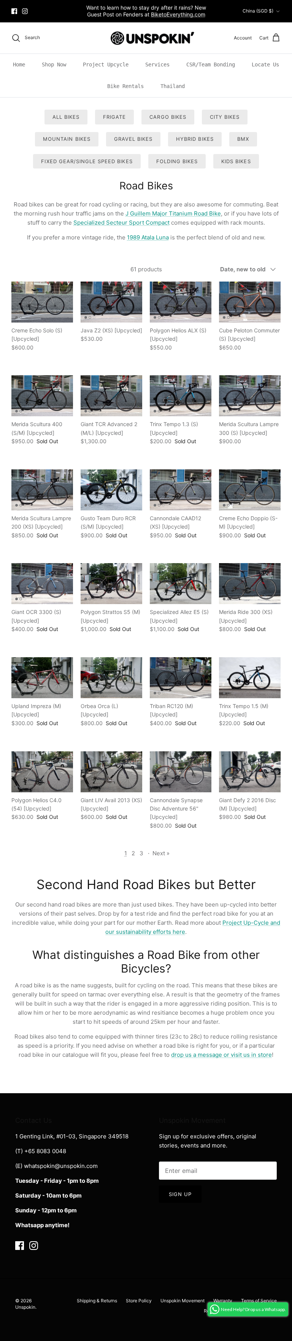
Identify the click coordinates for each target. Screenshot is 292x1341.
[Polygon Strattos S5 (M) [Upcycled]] (111, 583)
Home (19, 64)
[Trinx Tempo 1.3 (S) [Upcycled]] (180, 395)
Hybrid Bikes (194, 139)
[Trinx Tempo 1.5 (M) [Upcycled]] (250, 677)
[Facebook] (14, 11)
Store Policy (139, 1300)
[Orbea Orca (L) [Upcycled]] (111, 677)
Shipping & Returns (97, 1300)
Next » (161, 853)
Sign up (180, 1194)
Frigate (114, 117)
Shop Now (54, 64)
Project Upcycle (106, 64)
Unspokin (25, 1307)
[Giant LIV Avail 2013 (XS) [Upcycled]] (111, 771)
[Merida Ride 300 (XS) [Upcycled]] (250, 583)
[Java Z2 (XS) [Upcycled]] (111, 302)
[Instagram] (25, 11)
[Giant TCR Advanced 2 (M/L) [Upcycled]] (111, 395)
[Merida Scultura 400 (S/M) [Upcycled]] (42, 395)
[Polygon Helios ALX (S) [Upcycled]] (180, 302)
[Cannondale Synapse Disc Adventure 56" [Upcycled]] (180, 771)
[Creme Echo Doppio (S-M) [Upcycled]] (250, 489)
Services (157, 64)
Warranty (222, 1300)
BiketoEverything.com (178, 14)
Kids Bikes (236, 161)
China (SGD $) (258, 11)
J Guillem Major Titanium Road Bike (173, 213)
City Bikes (225, 117)
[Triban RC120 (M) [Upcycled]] (180, 677)
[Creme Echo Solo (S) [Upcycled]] (42, 302)
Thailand (172, 86)
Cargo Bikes (167, 117)
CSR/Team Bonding (210, 64)
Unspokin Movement (182, 1300)
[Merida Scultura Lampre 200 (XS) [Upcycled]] (42, 489)
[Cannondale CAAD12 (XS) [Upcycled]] (180, 489)
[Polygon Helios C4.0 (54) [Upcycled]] (42, 771)
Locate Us (265, 64)
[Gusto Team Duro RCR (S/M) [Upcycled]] (111, 489)
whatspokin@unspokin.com (61, 1165)
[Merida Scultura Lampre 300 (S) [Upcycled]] (250, 395)
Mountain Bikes (66, 139)
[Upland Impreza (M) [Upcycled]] (42, 677)
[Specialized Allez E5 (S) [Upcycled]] (180, 583)
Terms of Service (259, 1300)
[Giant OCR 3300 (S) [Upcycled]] (42, 583)
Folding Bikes (177, 161)
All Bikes (65, 117)
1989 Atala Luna (148, 237)
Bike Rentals (125, 86)
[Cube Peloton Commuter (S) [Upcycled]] (250, 302)
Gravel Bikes (133, 139)
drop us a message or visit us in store (221, 1054)
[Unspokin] (146, 38)
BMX (243, 139)
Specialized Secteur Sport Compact (121, 222)
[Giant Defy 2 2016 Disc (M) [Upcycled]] (250, 771)
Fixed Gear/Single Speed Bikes (86, 161)
